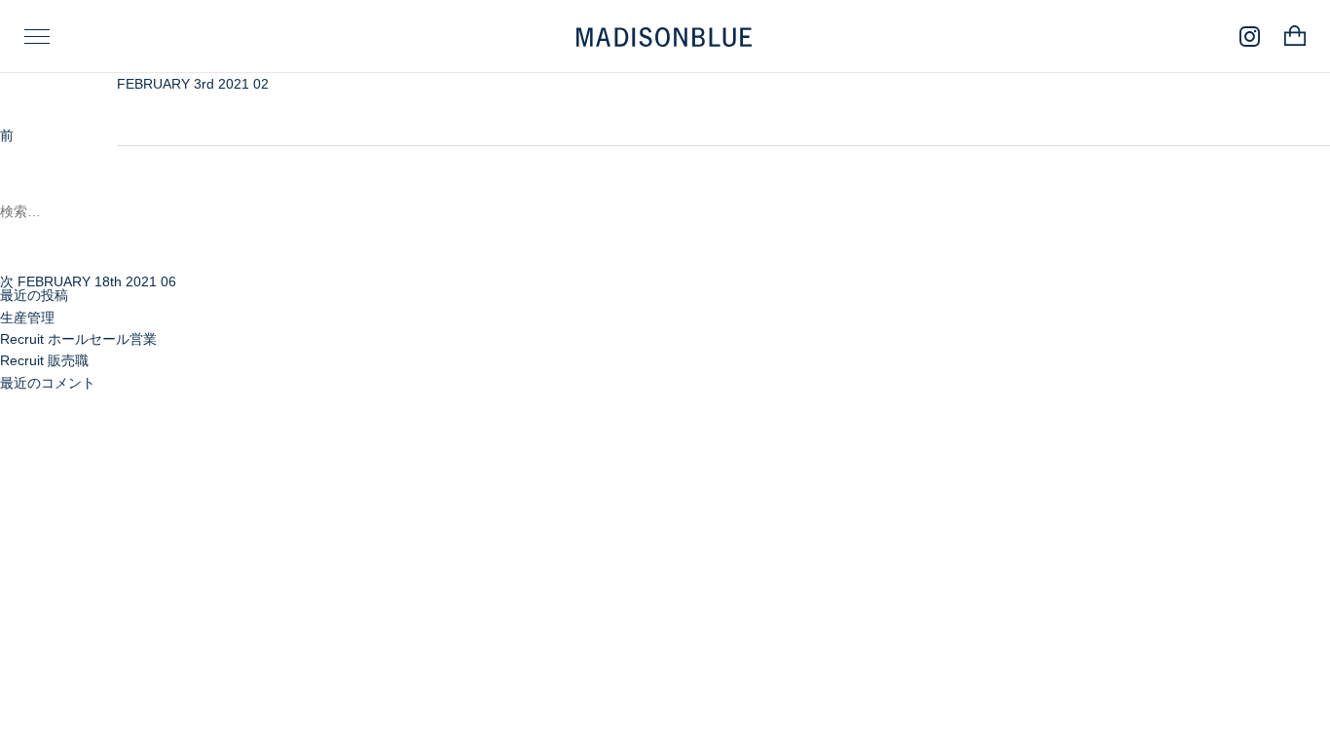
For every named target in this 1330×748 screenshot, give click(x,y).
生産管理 (27, 317)
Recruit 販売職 (44, 360)
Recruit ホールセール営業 (78, 339)
